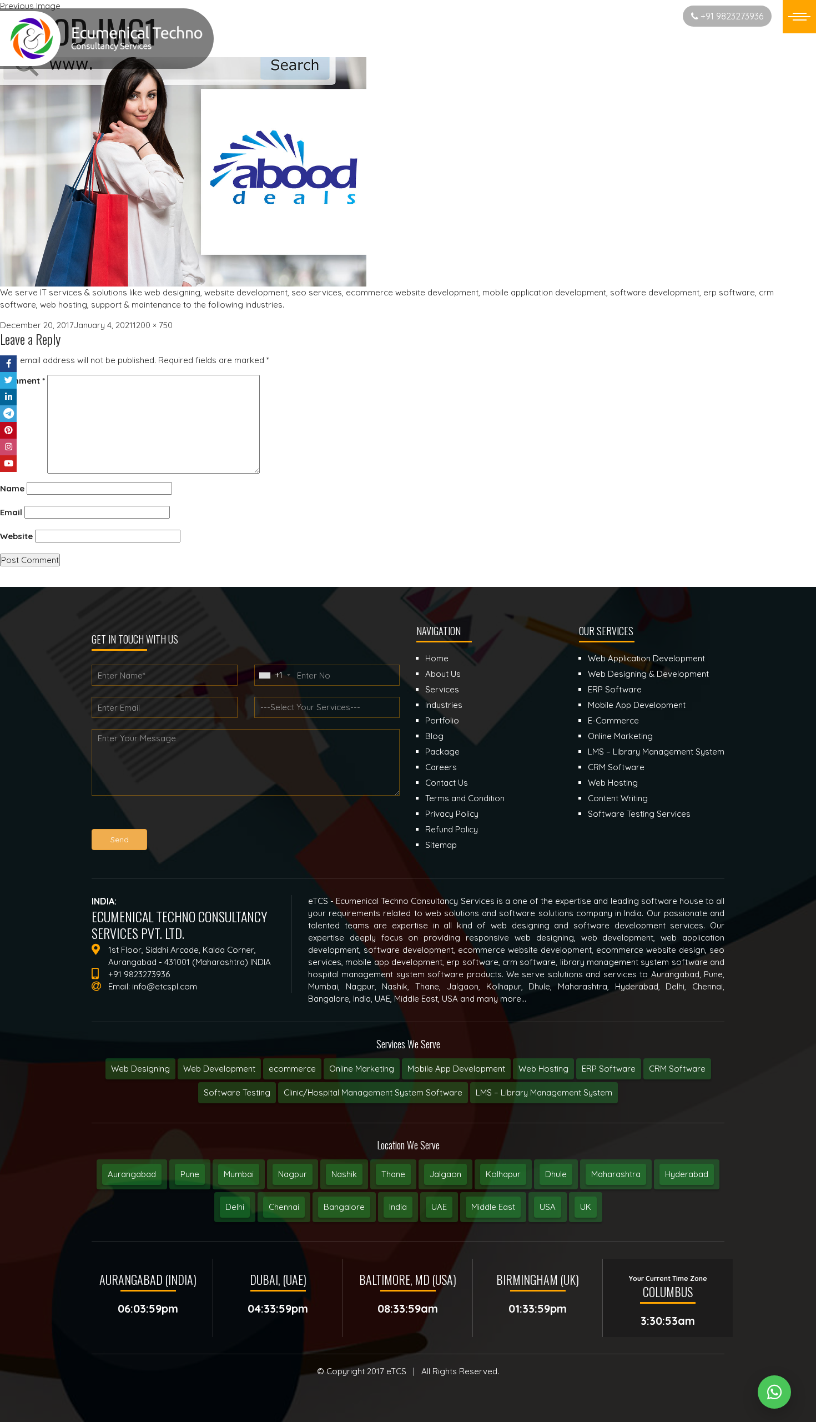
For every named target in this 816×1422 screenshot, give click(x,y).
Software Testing (237, 1092)
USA (548, 1207)
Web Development (219, 1068)
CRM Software (677, 1068)
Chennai (284, 1207)
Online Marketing (361, 1068)
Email (11, 512)
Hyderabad (686, 1174)
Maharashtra (616, 1174)
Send (119, 840)
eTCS (396, 1371)
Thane (393, 1174)
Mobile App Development (456, 1068)
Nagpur (292, 1174)
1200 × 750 (153, 325)
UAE (439, 1207)
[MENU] (799, 16)
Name (12, 488)
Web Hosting (543, 1068)
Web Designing (140, 1068)
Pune (189, 1174)
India (398, 1207)
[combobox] (274, 675)
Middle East (493, 1207)
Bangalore (344, 1207)
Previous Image (30, 6)
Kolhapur (503, 1174)
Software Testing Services (639, 813)
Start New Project (635, 16)
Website (16, 536)
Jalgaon (445, 1174)
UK (585, 1207)
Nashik (344, 1174)
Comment (22, 380)
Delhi (234, 1207)
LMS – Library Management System (544, 1092)
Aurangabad (132, 1174)
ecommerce (292, 1068)
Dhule (556, 1174)
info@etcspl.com (164, 986)
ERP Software (609, 1068)
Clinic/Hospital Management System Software (373, 1092)
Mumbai (239, 1174)
